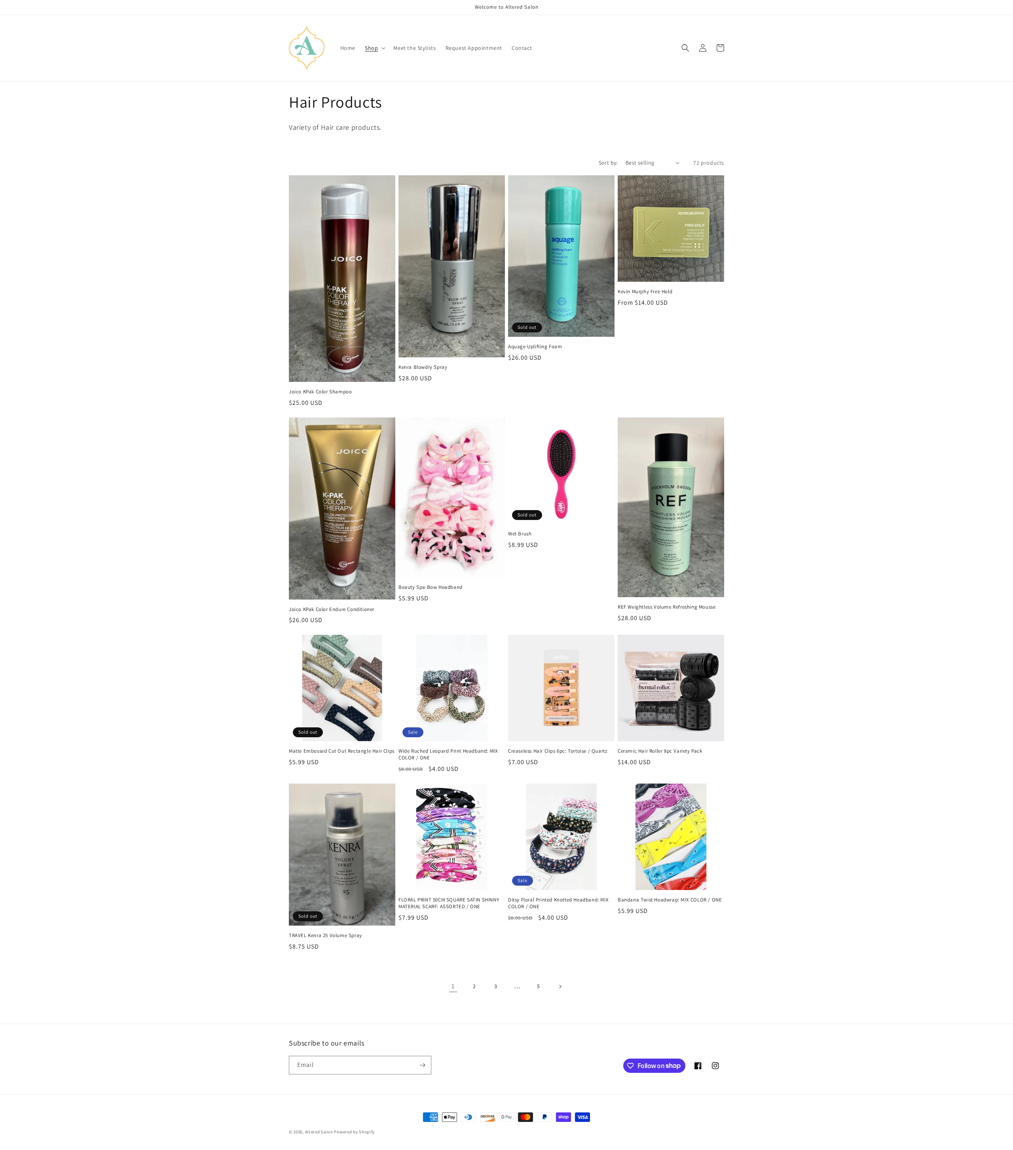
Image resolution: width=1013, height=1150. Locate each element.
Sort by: (608, 162)
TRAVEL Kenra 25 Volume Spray (325, 935)
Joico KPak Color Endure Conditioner (331, 609)
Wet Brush (519, 534)
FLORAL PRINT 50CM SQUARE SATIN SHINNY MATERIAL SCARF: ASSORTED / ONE (448, 903)
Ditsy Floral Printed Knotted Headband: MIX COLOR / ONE (558, 903)
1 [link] (453, 986)
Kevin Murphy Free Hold (645, 291)
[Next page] (560, 986)
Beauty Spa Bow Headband (430, 587)
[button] (374, 48)
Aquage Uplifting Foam (535, 346)
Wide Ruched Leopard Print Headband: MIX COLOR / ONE (448, 754)
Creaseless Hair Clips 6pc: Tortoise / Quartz (557, 751)
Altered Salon (319, 1132)
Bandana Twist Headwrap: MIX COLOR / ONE (670, 900)
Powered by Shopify (354, 1132)
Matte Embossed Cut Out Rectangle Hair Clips (342, 751)
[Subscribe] (422, 1065)
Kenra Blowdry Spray (422, 367)
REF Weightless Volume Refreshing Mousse (666, 607)
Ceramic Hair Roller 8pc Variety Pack (660, 751)
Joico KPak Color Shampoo (320, 392)
